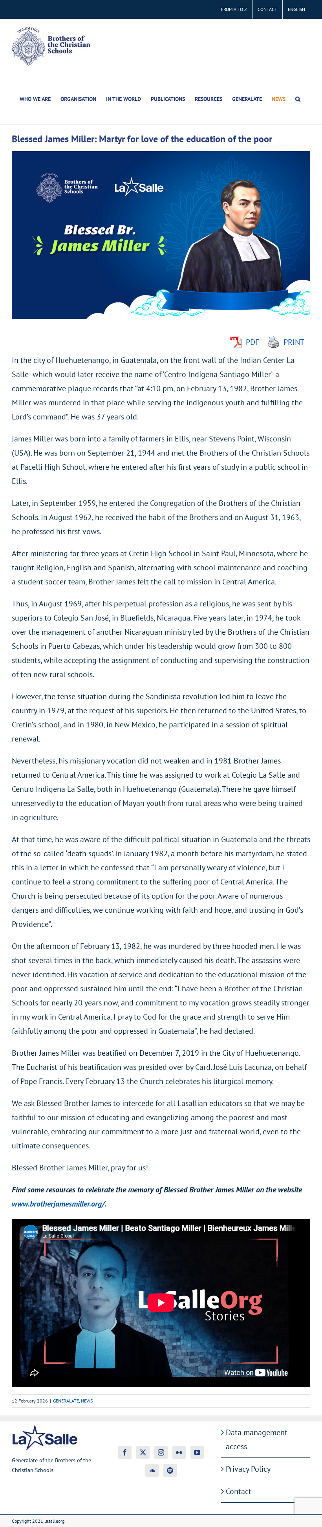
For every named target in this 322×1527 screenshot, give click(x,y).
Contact (238, 1491)
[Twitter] (143, 1452)
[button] (297, 99)
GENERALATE (66, 1401)
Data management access (256, 1439)
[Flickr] (179, 1452)
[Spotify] (170, 1470)
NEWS (87, 1401)
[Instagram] (161, 1452)
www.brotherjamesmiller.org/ (58, 1204)
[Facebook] (125, 1452)
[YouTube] (197, 1452)
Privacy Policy (248, 1469)
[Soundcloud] (152, 1470)
